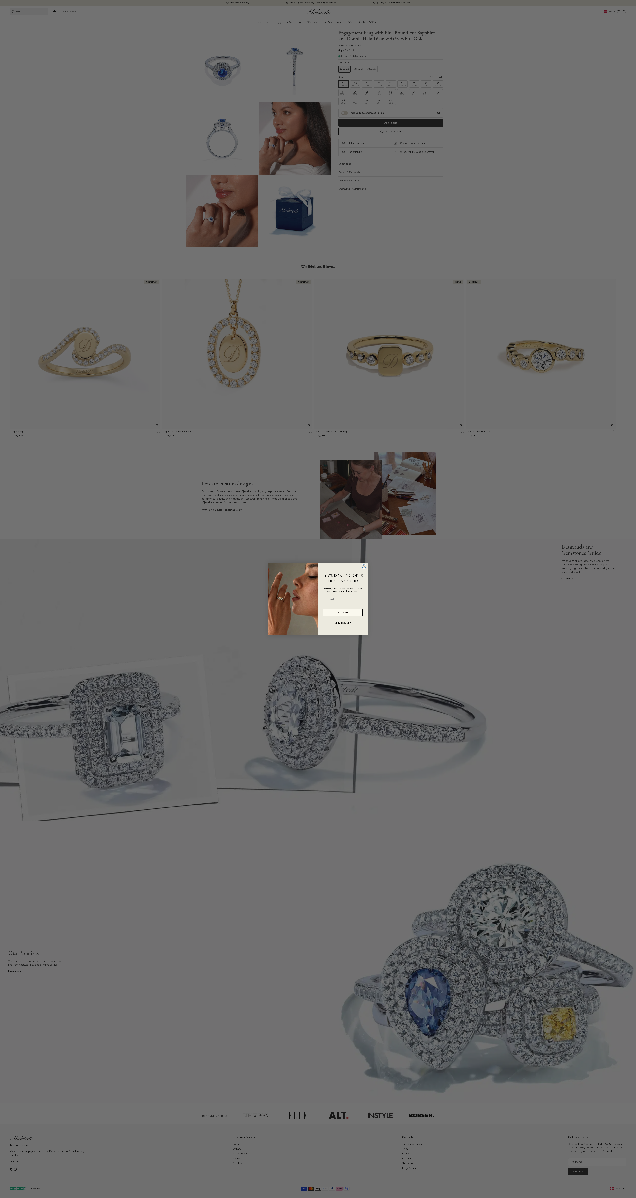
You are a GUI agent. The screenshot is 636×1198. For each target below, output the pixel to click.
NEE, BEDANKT (343, 623)
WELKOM (343, 613)
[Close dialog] (364, 566)
